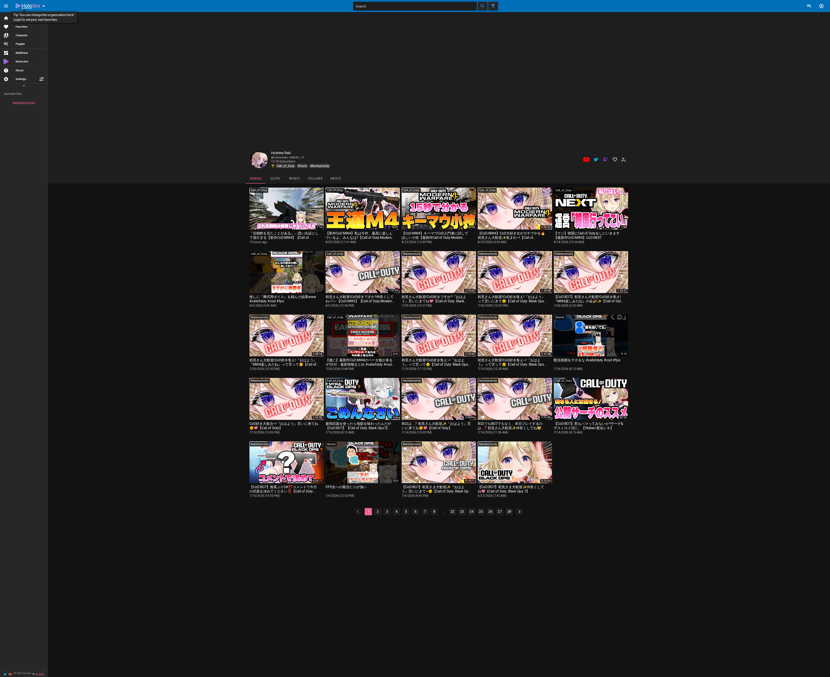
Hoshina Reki (281, 153)
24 (472, 512)
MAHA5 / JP (297, 157)
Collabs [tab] (315, 178)
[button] (41, 79)
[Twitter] (5, 674)
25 (481, 512)
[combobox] (415, 6)
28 (509, 512)
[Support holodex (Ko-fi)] (10, 674)
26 (490, 512)
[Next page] (519, 511)
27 (500, 512)
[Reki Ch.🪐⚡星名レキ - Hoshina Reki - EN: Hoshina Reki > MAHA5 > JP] (259, 159)
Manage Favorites (24, 102)
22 (453, 512)
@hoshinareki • (280, 157)
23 (462, 512)
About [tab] (335, 178)
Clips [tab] (275, 178)
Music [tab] (294, 178)
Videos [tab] (255, 178)
